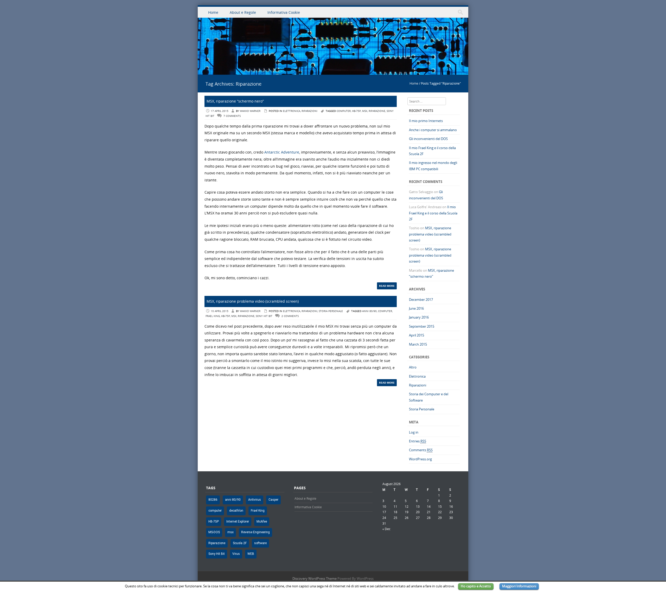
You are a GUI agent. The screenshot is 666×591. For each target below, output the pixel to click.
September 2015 (421, 326)
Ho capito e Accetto (476, 586)
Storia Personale (331, 311)
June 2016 (416, 308)
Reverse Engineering (255, 532)
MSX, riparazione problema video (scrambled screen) (253, 301)
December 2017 (421, 299)
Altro (413, 367)
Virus (236, 554)
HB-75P (356, 111)
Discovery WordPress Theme (314, 578)
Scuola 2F (240, 543)
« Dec (386, 529)
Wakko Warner (250, 111)
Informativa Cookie (283, 12)
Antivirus (254, 499)
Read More (387, 286)
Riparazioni (309, 111)
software (260, 543)
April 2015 (416, 335)
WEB (250, 554)
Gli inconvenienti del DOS (428, 138)
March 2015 (418, 344)
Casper (273, 499)
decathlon (236, 510)
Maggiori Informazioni (519, 586)
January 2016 (419, 317)
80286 (212, 499)
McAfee (262, 521)
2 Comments (290, 316)
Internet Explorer (237, 521)
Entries (417, 441)
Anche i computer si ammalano (433, 130)
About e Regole (243, 12)
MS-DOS (214, 532)
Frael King (213, 316)
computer (344, 111)
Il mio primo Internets (426, 120)
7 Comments (232, 116)
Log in (413, 432)
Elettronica (291, 111)
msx (364, 111)
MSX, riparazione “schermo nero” (235, 101)
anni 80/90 (369, 311)
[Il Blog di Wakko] (333, 71)
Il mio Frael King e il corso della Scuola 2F (433, 213)
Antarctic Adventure (281, 152)
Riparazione (377, 111)
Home (213, 12)
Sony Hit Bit (264, 316)
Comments (421, 450)
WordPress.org (420, 459)
